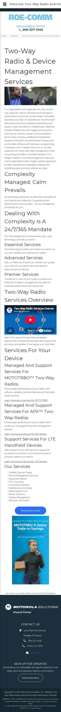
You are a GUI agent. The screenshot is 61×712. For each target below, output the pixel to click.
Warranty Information (19, 500)
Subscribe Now (30, 677)
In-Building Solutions (19, 485)
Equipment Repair (18, 478)
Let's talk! (40, 26)
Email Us (34, 652)
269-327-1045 (32, 29)
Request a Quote (30, 510)
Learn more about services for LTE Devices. (25, 461)
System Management (19, 497)
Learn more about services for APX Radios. (25, 434)
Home (4, 36)
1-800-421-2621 (35, 646)
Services (14, 36)
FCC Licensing (16, 481)
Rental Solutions (17, 494)
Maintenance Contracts (20, 488)
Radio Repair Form (18, 491)
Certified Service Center (20, 472)
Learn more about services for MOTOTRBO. (26, 400)
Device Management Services (23, 475)
